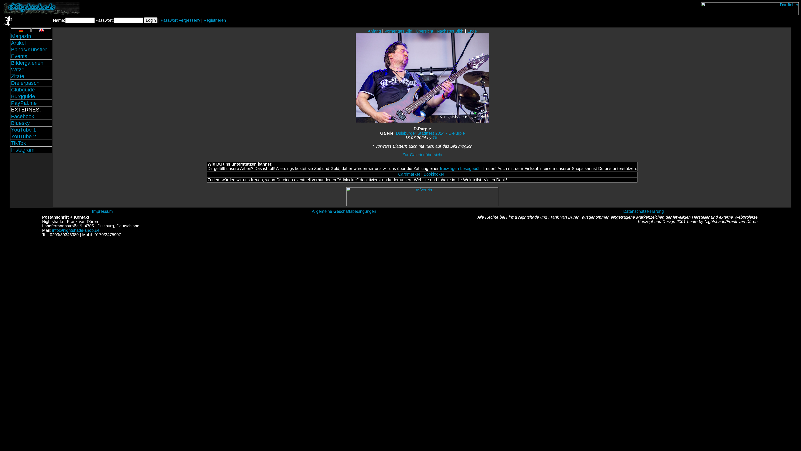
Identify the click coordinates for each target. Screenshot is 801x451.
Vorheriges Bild (398, 31)
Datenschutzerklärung (643, 211)
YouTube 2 (23, 136)
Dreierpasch (25, 83)
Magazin (21, 36)
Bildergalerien (27, 63)
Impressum (102, 211)
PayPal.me (24, 103)
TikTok (18, 143)
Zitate (17, 76)
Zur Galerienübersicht (422, 154)
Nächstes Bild (449, 31)
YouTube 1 (23, 130)
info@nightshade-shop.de (75, 230)
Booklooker (434, 174)
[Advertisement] (31, 182)
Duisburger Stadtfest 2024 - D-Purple (430, 133)
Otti (436, 137)
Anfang (374, 31)
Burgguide (23, 96)
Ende (472, 31)
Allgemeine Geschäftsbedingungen (344, 211)
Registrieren (215, 20)
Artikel (18, 43)
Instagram (22, 150)
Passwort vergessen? (180, 20)
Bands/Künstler (29, 49)
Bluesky (20, 123)
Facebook (22, 116)
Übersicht (424, 31)
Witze (17, 69)
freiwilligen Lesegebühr (461, 168)
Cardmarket (409, 174)
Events (19, 56)
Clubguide (23, 89)
